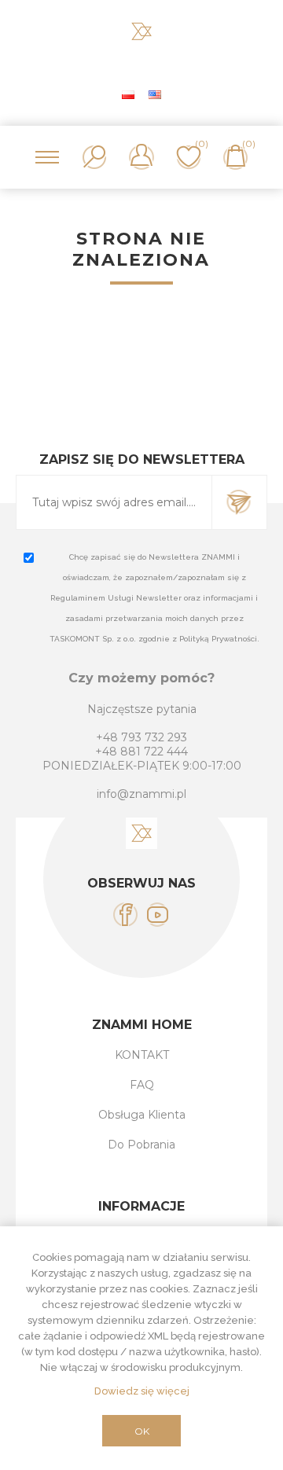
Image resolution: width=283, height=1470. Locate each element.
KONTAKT (142, 1055)
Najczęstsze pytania (142, 709)
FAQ (142, 1085)
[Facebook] (125, 914)
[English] (154, 94)
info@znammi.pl (141, 794)
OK (141, 1431)
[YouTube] (157, 914)
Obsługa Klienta (142, 1115)
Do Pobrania (141, 1144)
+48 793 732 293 (141, 737)
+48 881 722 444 (141, 751)
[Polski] (128, 94)
